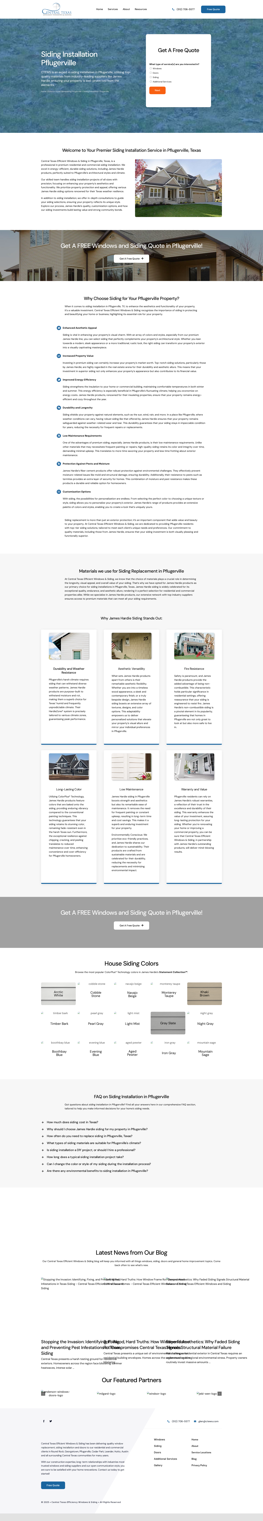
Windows (157, 68)
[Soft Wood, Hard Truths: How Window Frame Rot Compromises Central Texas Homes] (147, 1306)
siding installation (65, 1447)
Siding (156, 77)
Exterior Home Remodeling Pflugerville (65, 91)
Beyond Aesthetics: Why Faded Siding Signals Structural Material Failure (203, 1344)
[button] (131, 1122)
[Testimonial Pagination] (128, 1222)
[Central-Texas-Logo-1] (57, 4)
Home (43, 91)
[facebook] (44, 1421)
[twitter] (50, 1421)
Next (157, 90)
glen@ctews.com (208, 1421)
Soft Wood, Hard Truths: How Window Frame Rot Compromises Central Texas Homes (146, 1344)
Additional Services (162, 81)
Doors (155, 73)
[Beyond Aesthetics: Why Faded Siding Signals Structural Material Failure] (209, 1306)
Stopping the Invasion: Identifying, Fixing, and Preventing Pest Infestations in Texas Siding (81, 1347)
